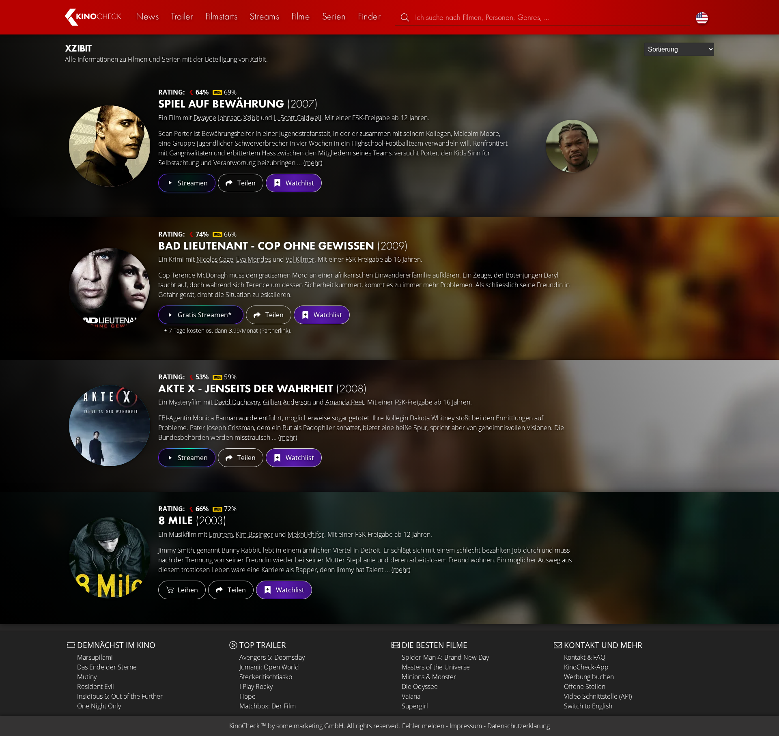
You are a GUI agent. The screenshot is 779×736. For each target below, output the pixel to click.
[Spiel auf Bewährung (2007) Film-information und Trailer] (109, 146)
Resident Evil (95, 686)
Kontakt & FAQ (584, 657)
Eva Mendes (253, 259)
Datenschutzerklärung (518, 725)
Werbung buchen (589, 677)
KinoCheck (244, 725)
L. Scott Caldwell (297, 117)
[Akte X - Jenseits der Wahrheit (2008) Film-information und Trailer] (109, 425)
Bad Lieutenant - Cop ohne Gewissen (283, 246)
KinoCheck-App (586, 667)
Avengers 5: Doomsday (272, 657)
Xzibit (251, 117)
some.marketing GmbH (310, 725)
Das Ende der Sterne (107, 667)
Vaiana (411, 696)
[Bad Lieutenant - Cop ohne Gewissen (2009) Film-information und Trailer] (109, 288)
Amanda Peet (344, 402)
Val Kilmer (300, 259)
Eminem (221, 534)
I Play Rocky (256, 686)
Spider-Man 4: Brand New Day (445, 657)
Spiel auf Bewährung (238, 104)
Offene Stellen (584, 686)
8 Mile (192, 520)
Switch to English (588, 706)
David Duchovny (237, 402)
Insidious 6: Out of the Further (120, 696)
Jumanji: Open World (269, 667)
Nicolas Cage (214, 259)
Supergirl (415, 706)
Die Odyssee (420, 686)
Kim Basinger (254, 534)
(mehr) (312, 162)
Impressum (466, 725)
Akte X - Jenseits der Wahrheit (262, 388)
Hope (247, 696)
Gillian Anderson (287, 402)
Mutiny (87, 677)
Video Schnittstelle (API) (598, 696)
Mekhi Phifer (306, 534)
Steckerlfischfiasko (265, 677)
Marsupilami (95, 657)
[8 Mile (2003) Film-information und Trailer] (109, 557)
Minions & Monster (429, 677)
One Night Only (99, 706)
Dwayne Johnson (217, 117)
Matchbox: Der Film (267, 706)
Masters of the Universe (436, 667)
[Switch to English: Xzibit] (702, 17)
